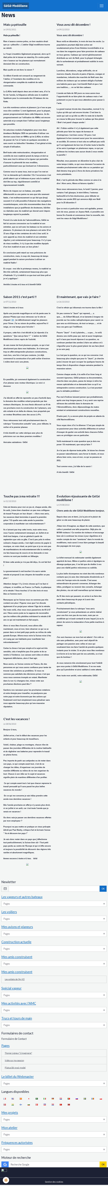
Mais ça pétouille (14, 24)
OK (103, 888)
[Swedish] (85, 1098)
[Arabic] (36, 1098)
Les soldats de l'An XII (15, 979)
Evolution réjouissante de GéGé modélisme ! (78, 498)
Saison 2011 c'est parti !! (20, 297)
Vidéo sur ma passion (14, 1060)
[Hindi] (12, 1104)
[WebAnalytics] (4, 1170)
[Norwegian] (4, 1104)
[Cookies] (6, 1180)
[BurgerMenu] (101, 5)
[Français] (4, 1098)
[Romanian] (93, 1098)
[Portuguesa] (69, 1098)
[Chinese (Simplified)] (61, 1104)
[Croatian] (53, 1104)
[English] (12, 1098)
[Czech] (44, 1104)
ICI (13, 320)
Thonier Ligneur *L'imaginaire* (18, 1053)
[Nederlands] (61, 1098)
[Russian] (77, 1098)
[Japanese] (28, 1098)
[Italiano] (44, 1098)
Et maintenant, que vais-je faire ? (78, 297)
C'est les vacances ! (16, 719)
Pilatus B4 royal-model (15, 1067)
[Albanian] (69, 1104)
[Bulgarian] (28, 1104)
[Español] (20, 1098)
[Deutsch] (53, 1098)
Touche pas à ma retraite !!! (21, 496)
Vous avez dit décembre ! (73, 24)
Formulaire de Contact (14, 1038)
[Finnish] (20, 1104)
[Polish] (101, 1098)
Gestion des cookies (54, 1181)
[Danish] (36, 1104)
